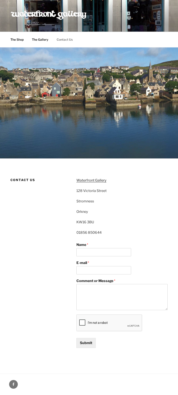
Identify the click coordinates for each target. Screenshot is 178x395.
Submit (86, 343)
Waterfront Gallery (91, 180)
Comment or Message (95, 281)
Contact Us (65, 39)
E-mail (82, 263)
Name (82, 245)
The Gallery (40, 39)
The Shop (17, 39)
